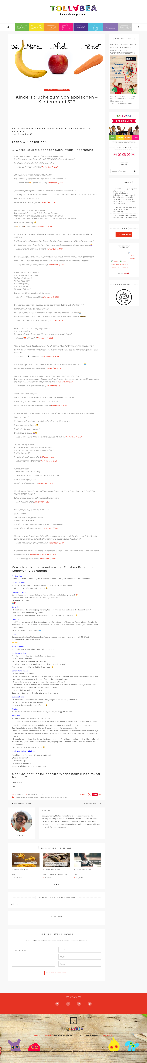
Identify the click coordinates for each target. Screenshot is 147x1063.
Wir (110, 27)
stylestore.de (108, 1035)
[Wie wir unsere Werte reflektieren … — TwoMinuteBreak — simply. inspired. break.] (115, 264)
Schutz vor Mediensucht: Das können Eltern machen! (125, 217)
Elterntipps (37, 27)
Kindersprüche (60, 90)
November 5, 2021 (54, 385)
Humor (96, 27)
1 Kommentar (32, 794)
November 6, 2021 (51, 297)
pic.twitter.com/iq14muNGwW (43, 554)
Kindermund (25, 797)
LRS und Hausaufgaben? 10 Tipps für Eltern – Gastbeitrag (124, 209)
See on (120, 273)
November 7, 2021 (45, 338)
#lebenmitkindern (65, 381)
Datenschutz (125, 27)
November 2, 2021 (57, 264)
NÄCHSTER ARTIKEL (92, 804)
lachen (65, 797)
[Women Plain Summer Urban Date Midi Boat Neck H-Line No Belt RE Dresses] (133, 256)
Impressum (38, 1035)
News (22, 27)
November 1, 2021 (50, 167)
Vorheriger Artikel (22, 804)
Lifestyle (80, 27)
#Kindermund (48, 457)
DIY (51, 27)
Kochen (66, 27)
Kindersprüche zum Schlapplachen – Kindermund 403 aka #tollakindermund (56, 872)
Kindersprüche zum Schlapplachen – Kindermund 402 (87, 872)
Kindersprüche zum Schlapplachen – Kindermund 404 (25, 872)
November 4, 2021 (56, 182)
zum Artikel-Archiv (124, 234)
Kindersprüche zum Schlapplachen (51, 797)
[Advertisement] (54, 117)
